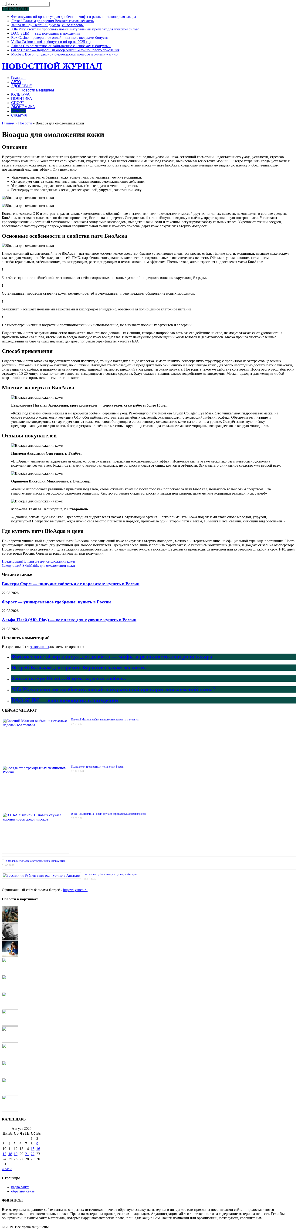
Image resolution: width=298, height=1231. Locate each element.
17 (4, 1154)
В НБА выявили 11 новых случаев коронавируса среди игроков (108, 813)
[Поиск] (4, 5)
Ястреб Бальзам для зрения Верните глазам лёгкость (52, 21)
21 (27, 1154)
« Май (7, 1169)
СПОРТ (17, 103)
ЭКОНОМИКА (23, 107)
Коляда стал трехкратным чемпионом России (97, 766)
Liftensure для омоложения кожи (38, 561)
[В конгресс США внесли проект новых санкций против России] (10, 921)
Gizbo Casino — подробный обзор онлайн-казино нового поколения (65, 50)
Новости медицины (37, 90)
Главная (18, 78)
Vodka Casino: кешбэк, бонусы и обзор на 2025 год (51, 42)
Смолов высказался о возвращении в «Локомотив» (36, 861)
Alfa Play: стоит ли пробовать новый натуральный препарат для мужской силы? (75, 29)
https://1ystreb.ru (75, 890)
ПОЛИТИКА (21, 99)
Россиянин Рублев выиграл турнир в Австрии (110, 874)
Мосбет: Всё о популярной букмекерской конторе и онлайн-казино (64, 54)
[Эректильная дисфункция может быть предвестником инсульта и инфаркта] (10, 938)
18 (10, 1154)
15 (32, 1149)
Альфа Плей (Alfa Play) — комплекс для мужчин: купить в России (69, 619)
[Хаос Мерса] (10, 1024)
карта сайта (20, 1187)
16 (38, 1149)
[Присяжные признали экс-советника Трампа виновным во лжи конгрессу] (10, 1041)
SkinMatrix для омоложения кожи (38, 565)
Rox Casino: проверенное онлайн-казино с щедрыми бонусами (61, 37)
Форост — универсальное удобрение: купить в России (56, 601)
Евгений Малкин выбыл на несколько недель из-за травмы (105, 719)
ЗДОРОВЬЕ (21, 86)
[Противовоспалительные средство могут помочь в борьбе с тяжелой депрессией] (10, 955)
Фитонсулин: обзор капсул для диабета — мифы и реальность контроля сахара (73, 17)
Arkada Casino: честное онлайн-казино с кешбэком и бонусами (61, 46)
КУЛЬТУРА (20, 94)
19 (15, 1154)
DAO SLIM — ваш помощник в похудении (45, 33)
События (19, 115)
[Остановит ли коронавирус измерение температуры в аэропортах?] (10, 1059)
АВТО (16, 82)
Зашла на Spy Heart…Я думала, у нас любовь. (47, 25)
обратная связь (22, 1191)
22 (32, 1154)
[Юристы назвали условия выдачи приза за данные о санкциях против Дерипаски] (10, 1110)
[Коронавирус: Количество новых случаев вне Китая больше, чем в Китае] (10, 973)
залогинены (39, 647)
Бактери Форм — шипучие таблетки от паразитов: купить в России (70, 583)
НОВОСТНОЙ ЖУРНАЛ (52, 66)
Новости (18, 111)
